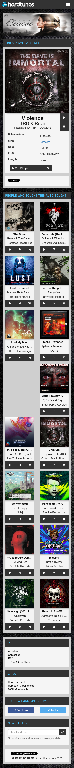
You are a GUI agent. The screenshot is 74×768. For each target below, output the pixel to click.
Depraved (48, 454)
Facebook (22, 710)
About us (13, 651)
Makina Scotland (54, 566)
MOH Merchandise (18, 689)
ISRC (11, 153)
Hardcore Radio (17, 682)
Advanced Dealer (54, 508)
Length (12, 159)
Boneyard (25, 454)
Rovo (40, 123)
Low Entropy (20, 508)
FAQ (10, 658)
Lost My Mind (19, 342)
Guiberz (46, 238)
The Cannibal (26, 238)
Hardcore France (20, 296)
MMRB (61, 454)
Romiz (11, 238)
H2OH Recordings (20, 351)
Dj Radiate (48, 400)
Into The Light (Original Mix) (24, 450)
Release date (16, 134)
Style (11, 140)
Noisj (20, 512)
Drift (48, 562)
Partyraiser (54, 292)
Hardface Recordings (19, 243)
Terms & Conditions (19, 662)
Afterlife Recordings (54, 512)
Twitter (54, 710)
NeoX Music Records (20, 458)
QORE (54, 350)
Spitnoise (46, 346)
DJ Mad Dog (19, 562)
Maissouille (13, 292)
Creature (54, 450)
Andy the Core (32, 292)
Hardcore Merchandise (21, 685)
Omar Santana (15, 346)
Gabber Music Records (32, 127)
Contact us (14, 655)
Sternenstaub (19, 504)
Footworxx (54, 620)
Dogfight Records (20, 566)
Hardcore (45, 142)
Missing (54, 557)
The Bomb (19, 234)
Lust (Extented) (19, 288)
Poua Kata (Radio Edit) (55, 234)
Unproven (20, 616)
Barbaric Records (20, 620)
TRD (24, 123)
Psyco (61, 400)
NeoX (12, 454)
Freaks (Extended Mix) (55, 342)
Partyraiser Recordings (55, 296)
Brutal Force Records (54, 404)
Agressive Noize (51, 616)
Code (11, 146)
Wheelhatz (60, 238)
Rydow (58, 562)
